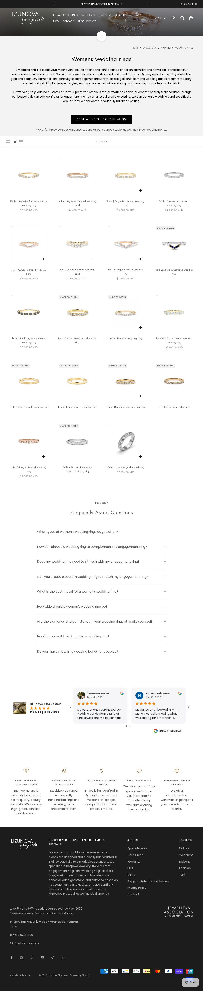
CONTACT (68, 21)
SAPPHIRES (88, 15)
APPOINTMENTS (87, 21)
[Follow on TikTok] (53, 957)
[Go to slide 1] (126, 726)
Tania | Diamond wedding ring (174, 407)
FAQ (130, 868)
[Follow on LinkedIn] (63, 957)
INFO (56, 21)
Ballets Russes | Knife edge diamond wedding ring (77, 469)
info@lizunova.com (25, 943)
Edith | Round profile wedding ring (77, 407)
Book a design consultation (102, 119)
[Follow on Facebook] (11, 957)
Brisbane (185, 862)
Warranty (133, 862)
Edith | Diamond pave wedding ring (125, 407)
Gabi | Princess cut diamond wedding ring (174, 203)
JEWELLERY (105, 15)
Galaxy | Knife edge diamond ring (125, 467)
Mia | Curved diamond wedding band (29, 272)
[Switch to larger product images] (8, 141)
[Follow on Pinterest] (32, 957)
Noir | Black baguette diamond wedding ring (29, 340)
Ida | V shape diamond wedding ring (125, 271)
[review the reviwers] (122, 693)
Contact (133, 894)
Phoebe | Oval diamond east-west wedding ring (174, 340)
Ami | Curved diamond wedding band (77, 271)
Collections (150, 47)
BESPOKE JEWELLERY (127, 15)
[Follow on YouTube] (42, 957)
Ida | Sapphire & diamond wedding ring (174, 272)
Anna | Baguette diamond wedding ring (125, 203)
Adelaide (185, 868)
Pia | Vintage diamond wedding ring (29, 469)
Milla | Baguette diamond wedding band (77, 203)
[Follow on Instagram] (22, 957)
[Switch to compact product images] (21, 141)
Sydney (184, 848)
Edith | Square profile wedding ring (29, 407)
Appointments (137, 848)
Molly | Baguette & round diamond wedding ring (29, 203)
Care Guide (135, 855)
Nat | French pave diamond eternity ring (77, 340)
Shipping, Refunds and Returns (148, 881)
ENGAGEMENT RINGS (65, 15)
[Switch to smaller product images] (14, 141)
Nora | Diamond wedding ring (125, 338)
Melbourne (186, 855)
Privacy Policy (136, 888)
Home (135, 47)
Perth (182, 875)
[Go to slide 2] (129, 726)
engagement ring (24, 74)
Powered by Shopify (79, 975)
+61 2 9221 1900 (188, 4)
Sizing (131, 875)
